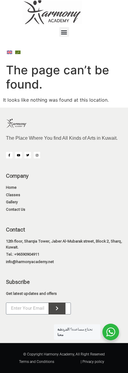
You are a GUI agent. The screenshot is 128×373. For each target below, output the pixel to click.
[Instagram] (37, 155)
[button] (64, 32)
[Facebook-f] (9, 155)
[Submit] (57, 308)
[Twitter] (27, 155)
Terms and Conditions (36, 362)
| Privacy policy (92, 362)
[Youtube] (18, 155)
